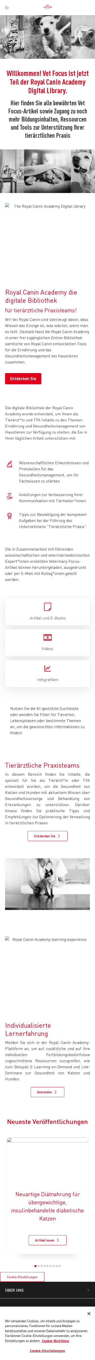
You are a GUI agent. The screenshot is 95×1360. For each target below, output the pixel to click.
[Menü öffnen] (7, 7)
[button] (35, 1266)
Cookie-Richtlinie (55, 1341)
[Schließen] (88, 1313)
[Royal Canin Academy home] (47, 7)
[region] (47, 1333)
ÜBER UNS (14, 1290)
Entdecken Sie (23, 378)
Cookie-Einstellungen (22, 1277)
